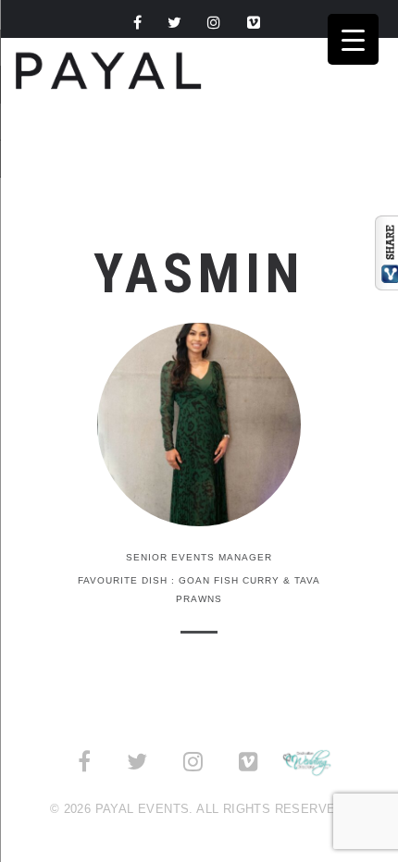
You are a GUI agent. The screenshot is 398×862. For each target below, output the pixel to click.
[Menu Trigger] (353, 39)
